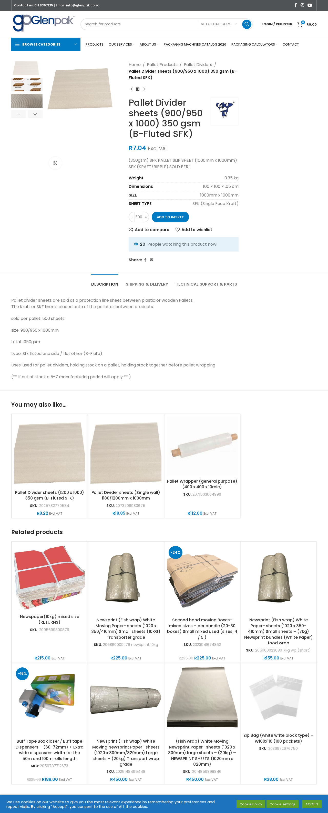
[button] (18, 114)
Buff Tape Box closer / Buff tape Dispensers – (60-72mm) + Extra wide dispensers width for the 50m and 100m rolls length (50, 749)
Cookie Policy (251, 804)
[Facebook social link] (296, 5)
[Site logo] (43, 24)
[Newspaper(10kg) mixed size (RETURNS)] (49, 578)
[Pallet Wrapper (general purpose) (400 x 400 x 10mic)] (202, 446)
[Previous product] (132, 89)
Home (135, 65)
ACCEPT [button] (312, 804)
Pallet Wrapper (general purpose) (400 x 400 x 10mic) (202, 484)
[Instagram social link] (302, 5)
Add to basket (170, 217)
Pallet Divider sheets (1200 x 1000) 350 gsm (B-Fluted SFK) (49, 495)
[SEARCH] (246, 24)
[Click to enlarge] (55, 163)
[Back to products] (138, 89)
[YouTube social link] (310, 5)
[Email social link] (151, 260)
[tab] (104, 281)
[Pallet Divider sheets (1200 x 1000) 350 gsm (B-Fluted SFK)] (49, 452)
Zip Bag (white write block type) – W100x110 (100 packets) (278, 738)
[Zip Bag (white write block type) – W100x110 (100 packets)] (278, 698)
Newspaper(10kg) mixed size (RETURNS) (49, 619)
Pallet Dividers (198, 65)
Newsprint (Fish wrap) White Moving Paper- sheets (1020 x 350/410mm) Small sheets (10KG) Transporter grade (125, 628)
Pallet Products (162, 65)
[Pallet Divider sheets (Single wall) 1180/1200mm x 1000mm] (125, 452)
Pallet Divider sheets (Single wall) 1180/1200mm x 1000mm (125, 495)
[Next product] (144, 89)
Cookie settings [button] (282, 804)
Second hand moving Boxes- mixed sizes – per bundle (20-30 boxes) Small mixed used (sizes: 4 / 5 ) (202, 628)
